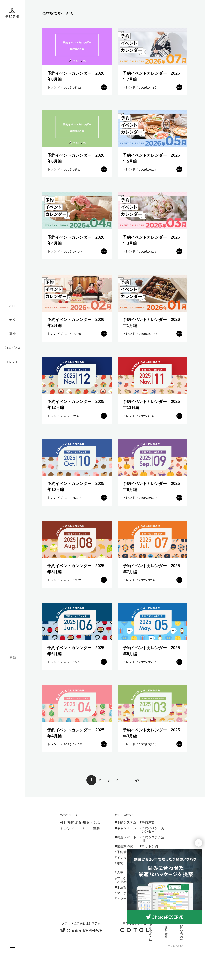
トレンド (12, 362)
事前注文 (148, 822)
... (127, 780)
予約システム (126, 822)
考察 (70, 822)
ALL (63, 822)
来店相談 (123, 887)
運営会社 (166, 932)
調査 (78, 822)
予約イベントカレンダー (153, 829)
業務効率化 (125, 846)
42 (137, 780)
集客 (120, 863)
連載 (96, 829)
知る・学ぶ (12, 348)
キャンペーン (126, 828)
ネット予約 (150, 846)
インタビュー (126, 858)
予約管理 (123, 852)
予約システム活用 (153, 838)
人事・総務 (125, 872)
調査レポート (126, 837)
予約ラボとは (150, 932)
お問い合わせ (181, 932)
